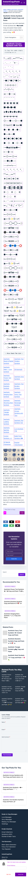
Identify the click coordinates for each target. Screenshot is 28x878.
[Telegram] (5, 525)
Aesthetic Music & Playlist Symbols (8, 361)
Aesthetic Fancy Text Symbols (18, 394)
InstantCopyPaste (11, 2)
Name (4, 722)
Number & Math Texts (9, 836)
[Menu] (24, 2)
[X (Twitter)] (11, 522)
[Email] (17, 525)
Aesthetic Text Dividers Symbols (19, 361)
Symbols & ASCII (7, 834)
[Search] (21, 2)
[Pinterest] (17, 522)
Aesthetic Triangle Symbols (7, 412)
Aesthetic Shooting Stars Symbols (8, 403)
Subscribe (14, 558)
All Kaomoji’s (18, 369)
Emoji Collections (7, 832)
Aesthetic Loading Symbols (7, 422)
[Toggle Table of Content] (20, 37)
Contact (4, 859)
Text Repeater (6, 849)
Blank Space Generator (9, 844)
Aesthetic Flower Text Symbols (7, 378)
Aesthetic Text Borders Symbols (19, 386)
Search (5, 572)
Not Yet (9, 874)
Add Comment (6, 737)
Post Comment (7, 754)
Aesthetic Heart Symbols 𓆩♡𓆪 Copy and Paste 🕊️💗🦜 (20, 700)
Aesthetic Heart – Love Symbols (8, 369)
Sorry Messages (7, 819)
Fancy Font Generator (9, 847)
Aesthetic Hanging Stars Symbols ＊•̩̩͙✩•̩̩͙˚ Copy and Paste (12, 615)
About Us (5, 857)
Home (4, 9)
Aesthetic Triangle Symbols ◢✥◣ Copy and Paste (20, 688)
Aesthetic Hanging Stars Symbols (8, 394)
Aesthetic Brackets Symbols (7, 386)
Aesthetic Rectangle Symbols (17, 403)
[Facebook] (5, 522)
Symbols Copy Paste (12, 9)
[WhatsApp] (11, 525)
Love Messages (6, 817)
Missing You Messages (9, 821)
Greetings (5, 824)
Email (3, 729)
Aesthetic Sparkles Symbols (7, 430)
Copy (22, 513)
